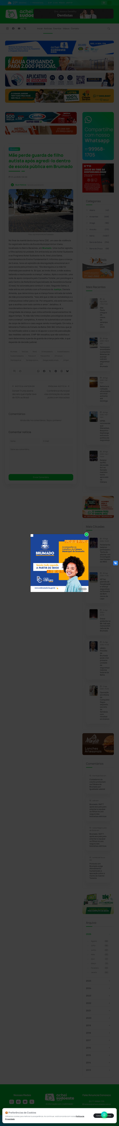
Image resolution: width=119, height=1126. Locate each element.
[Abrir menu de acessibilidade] (104, 1115)
